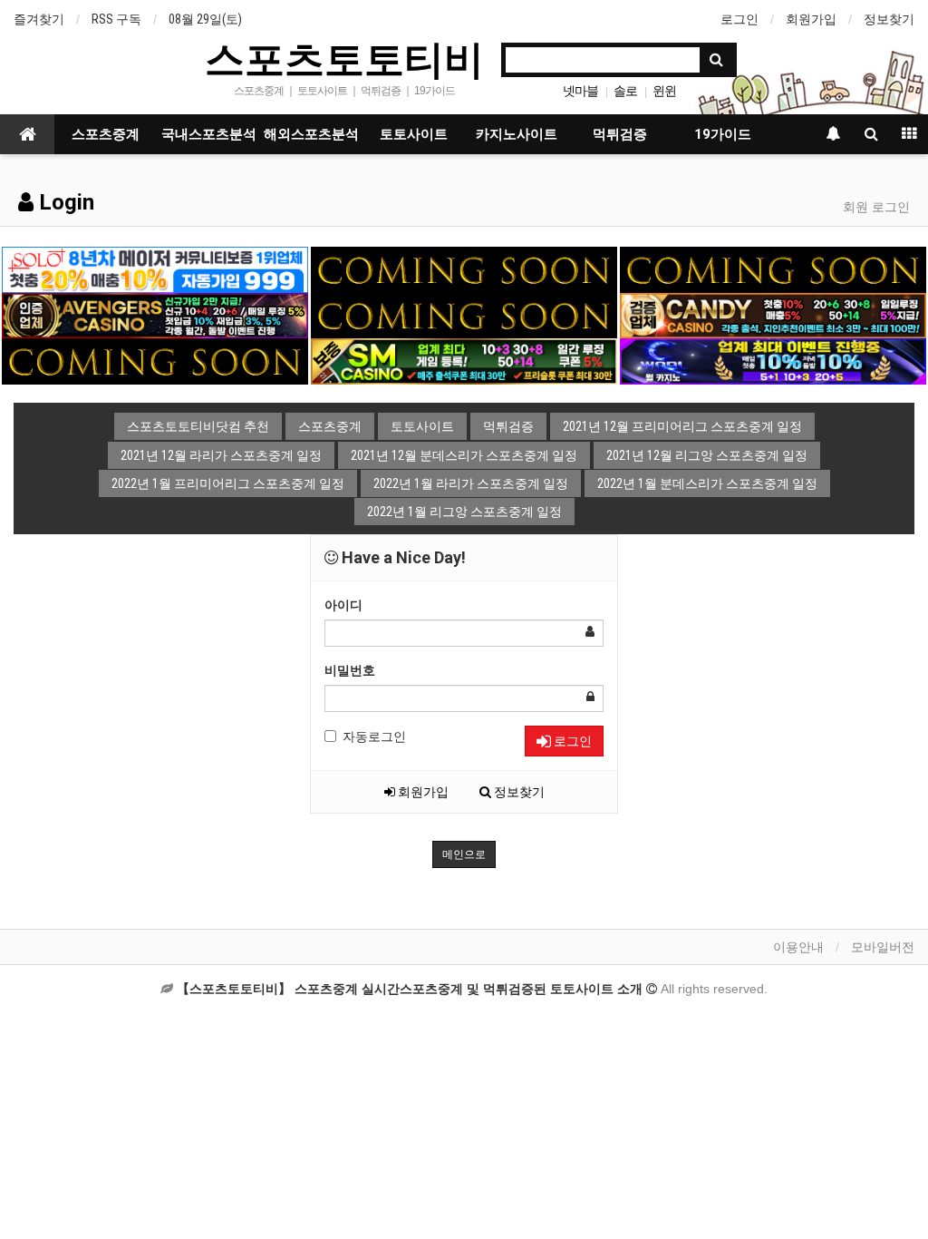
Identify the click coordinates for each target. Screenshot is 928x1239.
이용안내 (798, 947)
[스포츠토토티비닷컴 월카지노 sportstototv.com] (773, 360)
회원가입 (811, 19)
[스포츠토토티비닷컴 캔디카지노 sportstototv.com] (773, 314)
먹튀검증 (620, 134)
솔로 (625, 90)
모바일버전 (882, 947)
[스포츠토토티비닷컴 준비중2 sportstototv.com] (773, 268)
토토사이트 (414, 134)
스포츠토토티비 (344, 58)
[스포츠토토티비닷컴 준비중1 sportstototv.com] (464, 268)
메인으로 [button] (464, 854)
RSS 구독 (116, 19)
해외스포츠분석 (311, 134)
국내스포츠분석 (208, 134)
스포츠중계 (106, 134)
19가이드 (722, 134)
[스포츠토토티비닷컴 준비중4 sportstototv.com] (155, 360)
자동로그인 (374, 736)
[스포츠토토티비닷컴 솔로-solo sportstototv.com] (155, 268)
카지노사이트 (516, 134)
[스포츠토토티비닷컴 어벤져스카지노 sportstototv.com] (155, 314)
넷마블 (580, 90)
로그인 (739, 19)
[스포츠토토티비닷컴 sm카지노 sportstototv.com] (464, 360)
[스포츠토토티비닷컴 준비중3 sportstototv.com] (464, 314)
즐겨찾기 (39, 19)
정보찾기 (889, 19)
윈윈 (664, 90)
